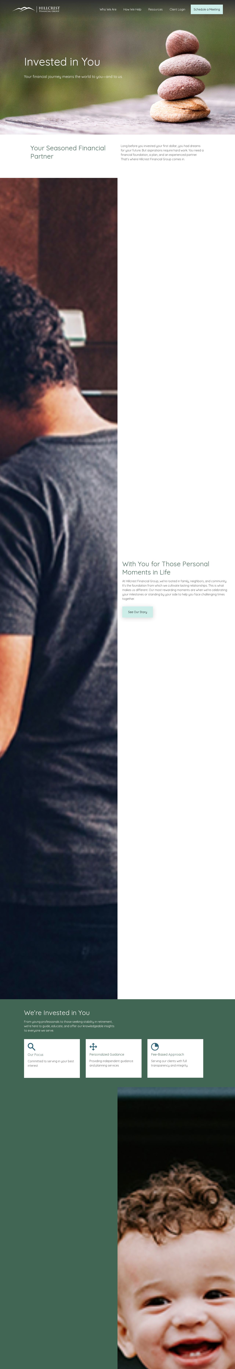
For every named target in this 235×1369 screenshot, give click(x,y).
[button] (108, 9)
